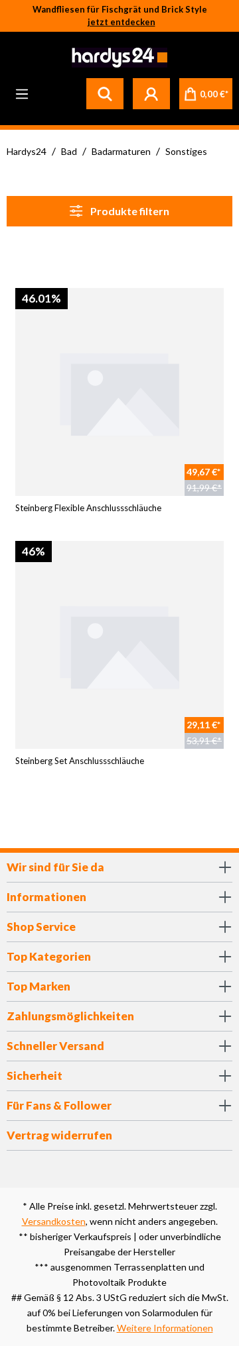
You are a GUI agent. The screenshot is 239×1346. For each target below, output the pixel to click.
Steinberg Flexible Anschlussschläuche (88, 508)
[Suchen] (104, 93)
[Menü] (21, 93)
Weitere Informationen (165, 1327)
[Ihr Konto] (151, 93)
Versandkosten (54, 1221)
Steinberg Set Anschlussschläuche (79, 760)
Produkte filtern (128, 211)
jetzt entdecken (121, 22)
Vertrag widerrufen (59, 1135)
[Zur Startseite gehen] (117, 58)
